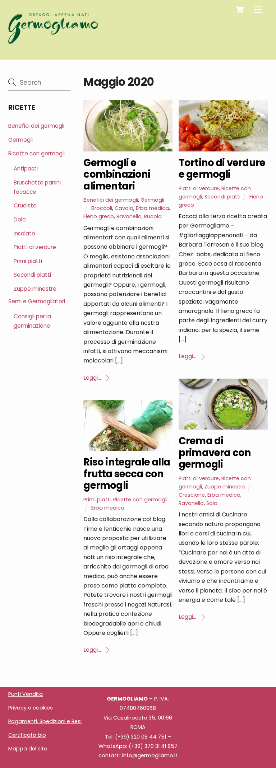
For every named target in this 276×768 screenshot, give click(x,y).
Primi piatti (97, 499)
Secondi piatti (222, 196)
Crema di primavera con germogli (215, 452)
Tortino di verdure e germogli (222, 169)
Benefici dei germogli (110, 199)
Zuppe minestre (224, 486)
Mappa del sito (27, 748)
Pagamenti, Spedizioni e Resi (45, 721)
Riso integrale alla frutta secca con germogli (126, 473)
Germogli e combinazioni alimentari (116, 174)
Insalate (24, 233)
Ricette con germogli (140, 499)
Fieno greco (98, 216)
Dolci (20, 219)
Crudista (25, 205)
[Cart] (240, 10)
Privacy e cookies (30, 707)
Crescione (192, 494)
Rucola (153, 216)
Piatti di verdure (199, 188)
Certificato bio (27, 735)
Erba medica (152, 208)
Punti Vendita (25, 694)
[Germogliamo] (53, 41)
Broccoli (101, 208)
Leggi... (92, 378)
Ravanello (129, 216)
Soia (211, 503)
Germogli (152, 199)
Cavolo (124, 208)
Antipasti (26, 168)
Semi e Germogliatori (36, 301)
